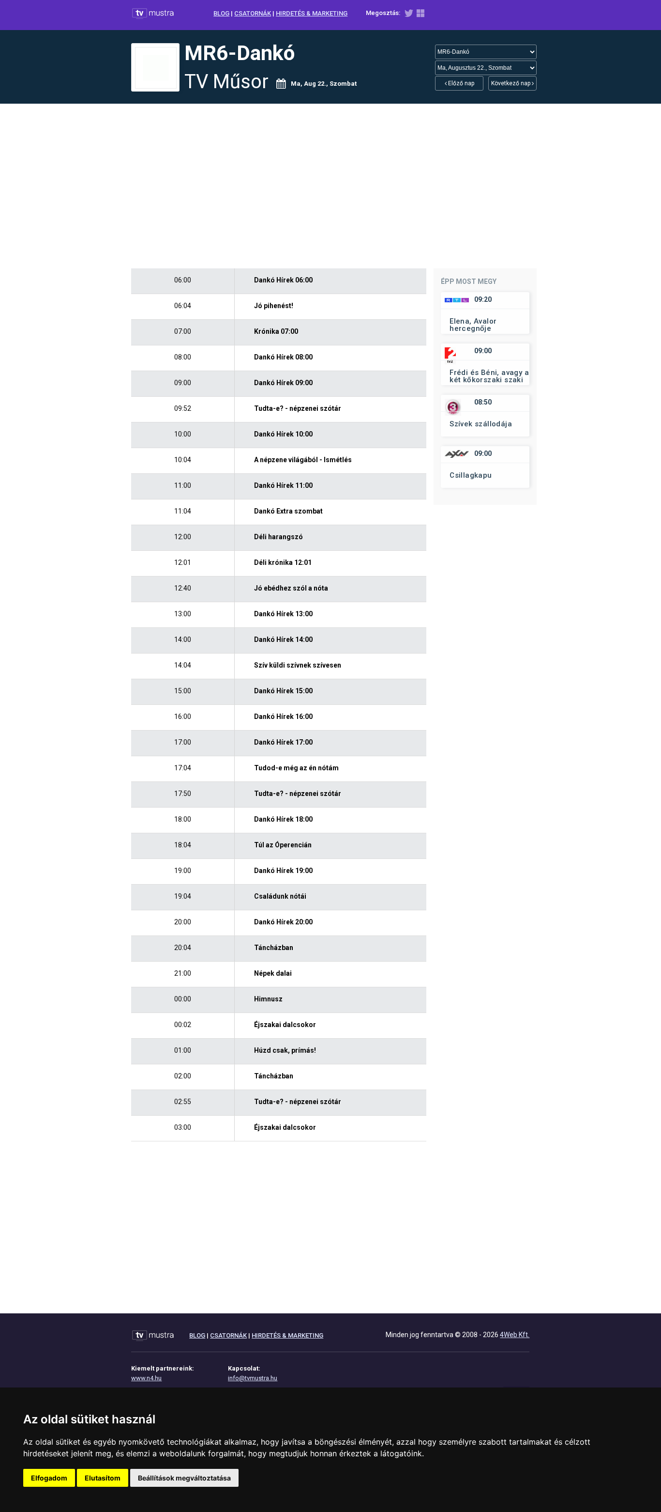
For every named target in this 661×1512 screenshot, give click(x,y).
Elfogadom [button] (49, 1478)
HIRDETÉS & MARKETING (311, 13)
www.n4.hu (146, 1378)
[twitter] (409, 15)
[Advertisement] (330, 186)
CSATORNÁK (252, 13)
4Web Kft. (514, 1335)
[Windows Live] (420, 15)
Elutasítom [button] (102, 1478)
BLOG (221, 13)
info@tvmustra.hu (252, 1378)
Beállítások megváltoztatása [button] (184, 1478)
